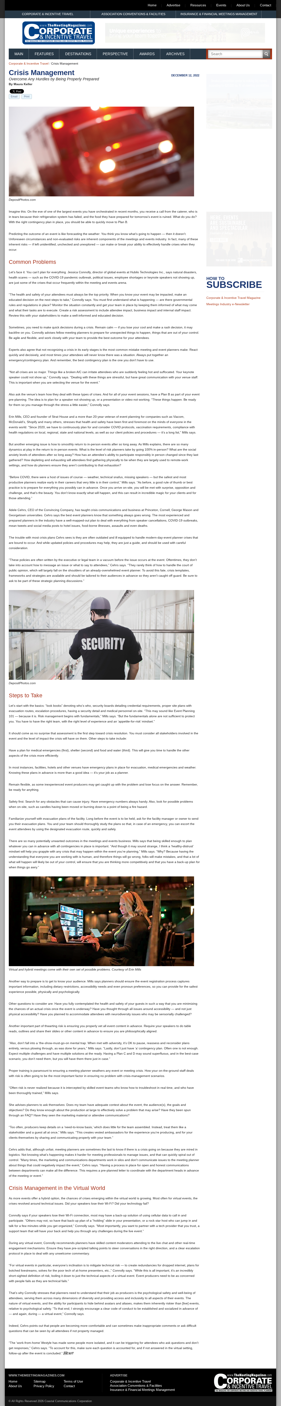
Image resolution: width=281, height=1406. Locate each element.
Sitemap (39, 1381)
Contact (265, 5)
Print (26, 96)
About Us (243, 5)
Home (152, 5)
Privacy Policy (44, 1386)
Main (18, 54)
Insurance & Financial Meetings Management (219, 14)
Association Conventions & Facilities (133, 14)
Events (221, 5)
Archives (175, 54)
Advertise (173, 5)
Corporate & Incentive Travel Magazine (233, 303)
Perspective (115, 54)
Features (44, 54)
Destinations (78, 54)
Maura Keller (23, 84)
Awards (147, 54)
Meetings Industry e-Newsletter (228, 310)
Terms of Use (73, 1381)
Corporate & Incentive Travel (48, 14)
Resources (198, 5)
